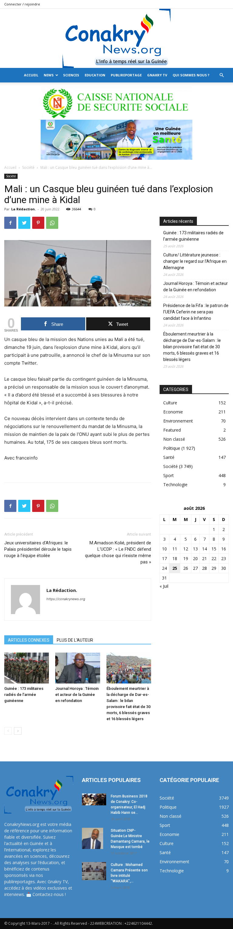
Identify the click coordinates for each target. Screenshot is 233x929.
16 (223, 549)
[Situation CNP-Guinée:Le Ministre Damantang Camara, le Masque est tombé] (94, 838)
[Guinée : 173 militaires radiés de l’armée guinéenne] (26, 668)
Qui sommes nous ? (191, 75)
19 (185, 558)
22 (213, 558)
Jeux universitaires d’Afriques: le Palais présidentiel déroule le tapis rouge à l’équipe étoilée (38, 549)
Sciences (71, 75)
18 (174, 558)
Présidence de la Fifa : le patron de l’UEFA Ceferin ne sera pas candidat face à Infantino (195, 312)
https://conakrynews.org (65, 599)
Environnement (178, 421)
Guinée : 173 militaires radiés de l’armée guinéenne (23, 694)
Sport (168, 475)
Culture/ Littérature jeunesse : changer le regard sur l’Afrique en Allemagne (195, 261)
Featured (172, 430)
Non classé (174, 439)
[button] (221, 75)
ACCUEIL (31, 75)
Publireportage (126, 75)
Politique (171, 448)
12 (185, 549)
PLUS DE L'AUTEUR (75, 640)
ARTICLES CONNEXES (28, 640)
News (49, 75)
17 (164, 558)
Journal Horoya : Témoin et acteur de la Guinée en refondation (77, 694)
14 (204, 549)
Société (28, 167)
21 (204, 558)
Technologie (175, 484)
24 (164, 568)
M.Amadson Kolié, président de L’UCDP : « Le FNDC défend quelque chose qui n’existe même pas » (118, 552)
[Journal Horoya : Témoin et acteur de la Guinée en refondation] (77, 668)
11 (174, 549)
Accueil (10, 167)
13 (195, 549)
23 (223, 558)
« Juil (164, 586)
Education (95, 75)
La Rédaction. (23, 209)
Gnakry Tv (157, 75)
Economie (173, 412)
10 (164, 549)
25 (174, 568)
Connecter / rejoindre (22, 4)
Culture (170, 403)
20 (195, 558)
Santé (168, 457)
